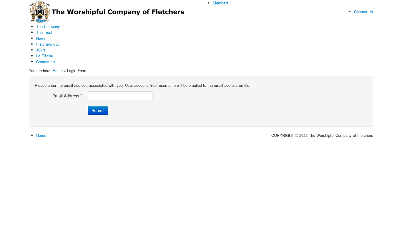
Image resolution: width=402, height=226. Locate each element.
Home (58, 70)
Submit (98, 110)
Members (221, 3)
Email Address (67, 96)
